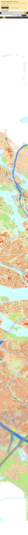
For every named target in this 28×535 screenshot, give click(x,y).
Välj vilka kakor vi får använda (14, 7)
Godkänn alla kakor (5, 7)
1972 (11, 17)
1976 (8, 17)
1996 (6, 17)
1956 (13, 17)
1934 (23, 17)
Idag (4, 17)
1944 (18, 17)
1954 (15, 17)
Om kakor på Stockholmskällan (5, 5)
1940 (20, 17)
